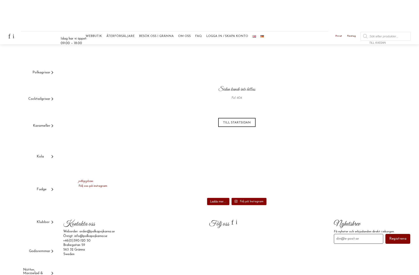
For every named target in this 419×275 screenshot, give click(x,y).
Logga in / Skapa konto (227, 36)
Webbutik (94, 36)
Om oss (184, 36)
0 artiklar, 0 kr (399, 38)
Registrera (397, 238)
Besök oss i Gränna (156, 36)
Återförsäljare (120, 36)
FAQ (198, 36)
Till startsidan (237, 122)
